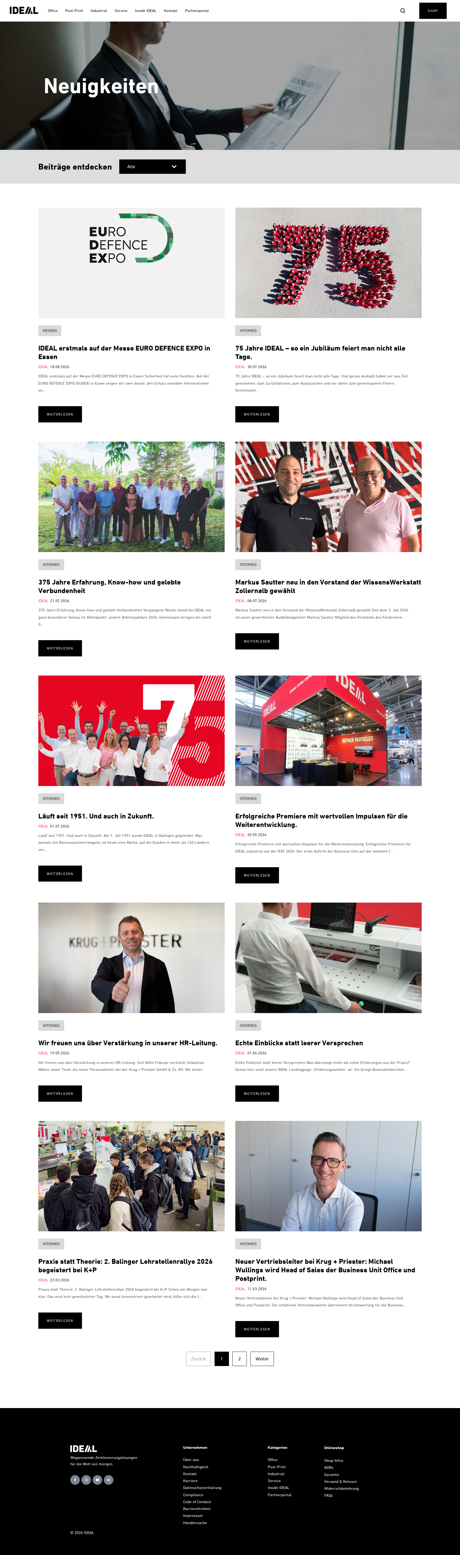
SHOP (433, 11)
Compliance (193, 1494)
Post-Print (277, 1467)
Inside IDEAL (278, 1487)
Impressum (193, 1515)
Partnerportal (280, 1494)
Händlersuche (195, 1522)
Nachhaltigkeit (195, 1467)
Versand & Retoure (341, 1481)
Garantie (331, 1474)
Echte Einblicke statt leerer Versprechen (299, 1043)
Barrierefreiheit (197, 1508)
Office (273, 1459)
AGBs (328, 1467)
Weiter (262, 1358)
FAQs (328, 1495)
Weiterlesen (60, 414)
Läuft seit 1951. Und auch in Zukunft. (96, 816)
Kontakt (190, 1473)
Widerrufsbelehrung (341, 1488)
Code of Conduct (197, 1501)
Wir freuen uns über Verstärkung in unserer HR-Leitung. (127, 1043)
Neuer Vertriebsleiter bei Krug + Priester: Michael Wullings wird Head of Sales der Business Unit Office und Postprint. (325, 1270)
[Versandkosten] (358, 1481)
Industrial (276, 1473)
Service (274, 1480)
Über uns (191, 1459)
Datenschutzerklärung (202, 1487)
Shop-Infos (333, 1460)
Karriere (190, 1480)
